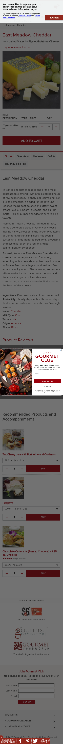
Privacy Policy (41, 392)
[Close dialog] (61, 350)
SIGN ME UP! (47, 381)
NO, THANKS (47, 386)
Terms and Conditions (52, 392)
